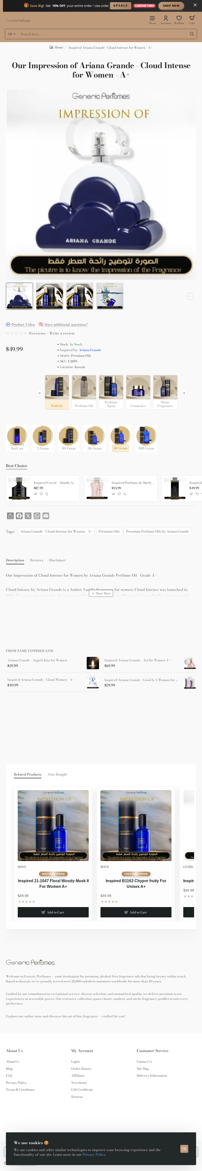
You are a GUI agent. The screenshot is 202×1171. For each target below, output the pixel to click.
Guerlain (191, 867)
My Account (82, 1050)
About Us (14, 1050)
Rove (22, 867)
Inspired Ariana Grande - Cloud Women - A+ (40, 680)
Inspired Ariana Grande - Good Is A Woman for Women (142, 680)
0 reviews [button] (37, 333)
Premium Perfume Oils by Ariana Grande (157, 531)
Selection (14, 380)
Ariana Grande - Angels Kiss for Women (37, 660)
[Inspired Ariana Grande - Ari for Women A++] (190, 663)
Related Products (27, 774)
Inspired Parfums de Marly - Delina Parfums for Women (133, 483)
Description (15, 560)
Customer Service (152, 1050)
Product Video (23, 325)
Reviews (36, 560)
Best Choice (16, 466)
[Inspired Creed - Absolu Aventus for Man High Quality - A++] (19, 488)
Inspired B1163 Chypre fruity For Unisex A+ (136, 883)
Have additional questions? (66, 325)
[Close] (195, 5)
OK (184, 1149)
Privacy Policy (94, 1154)
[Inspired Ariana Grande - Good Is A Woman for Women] (190, 683)
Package (14, 417)
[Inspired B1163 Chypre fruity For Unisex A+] (136, 825)
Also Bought (57, 774)
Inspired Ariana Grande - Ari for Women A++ (138, 660)
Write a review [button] (62, 333)
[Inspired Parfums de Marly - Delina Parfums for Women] (97, 488)
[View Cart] (192, 20)
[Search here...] (192, 34)
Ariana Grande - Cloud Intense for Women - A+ (56, 531)
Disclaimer (57, 560)
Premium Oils (109, 531)
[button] (11, 296)
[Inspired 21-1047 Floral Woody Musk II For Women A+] (53, 825)
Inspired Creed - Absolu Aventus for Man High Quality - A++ (55, 483)
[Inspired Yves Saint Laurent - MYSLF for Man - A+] (175, 488)
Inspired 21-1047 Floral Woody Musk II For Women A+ (53, 883)
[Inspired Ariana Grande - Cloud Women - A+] (93, 682)
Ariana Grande (90, 350)
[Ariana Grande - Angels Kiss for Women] (93, 663)
